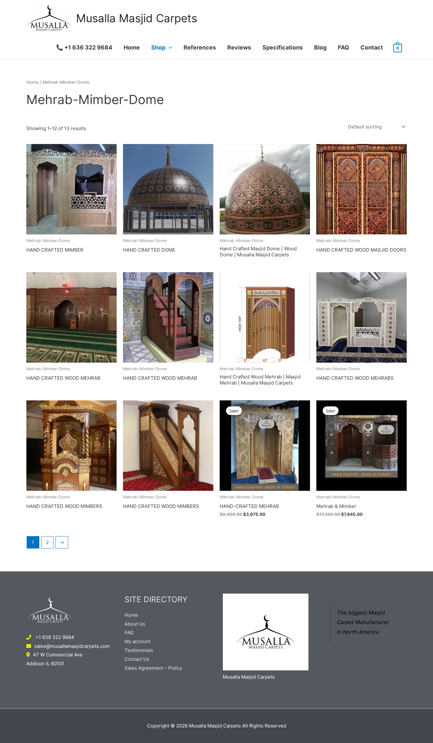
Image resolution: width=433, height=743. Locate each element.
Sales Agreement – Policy (153, 668)
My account (137, 641)
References (200, 47)
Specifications (282, 47)
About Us (135, 624)
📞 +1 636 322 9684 (84, 47)
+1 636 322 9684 (54, 637)
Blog (320, 47)
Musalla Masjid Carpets (136, 18)
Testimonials (139, 650)
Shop (158, 47)
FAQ (343, 47)
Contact (371, 47)
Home (132, 47)
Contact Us (137, 659)
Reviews (239, 47)
